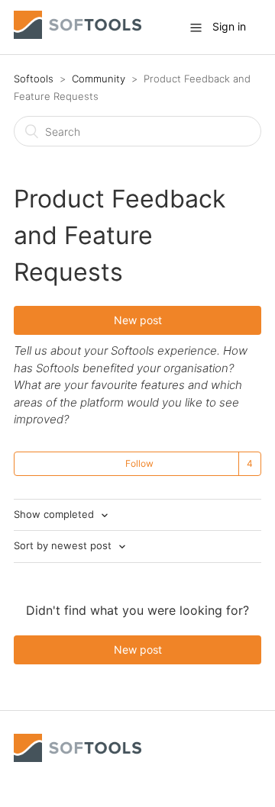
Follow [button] (139, 463)
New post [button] (138, 319)
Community (98, 78)
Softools (33, 78)
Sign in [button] (229, 26)
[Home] (77, 34)
